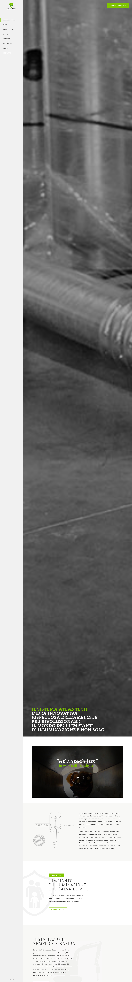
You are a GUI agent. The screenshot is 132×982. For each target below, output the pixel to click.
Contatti (7, 53)
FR (13, 979)
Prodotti (7, 24)
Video (5, 48)
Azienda (6, 39)
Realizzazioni (9, 29)
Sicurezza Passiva (58, 910)
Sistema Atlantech (12, 20)
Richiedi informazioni (118, 5)
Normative (7, 43)
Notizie (6, 34)
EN (10, 979)
